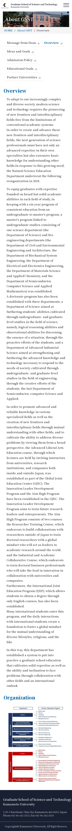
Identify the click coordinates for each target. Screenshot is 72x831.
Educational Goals (20, 68)
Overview (51, 43)
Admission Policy (19, 60)
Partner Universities (22, 77)
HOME (8, 30)
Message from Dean (21, 43)
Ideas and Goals (18, 51)
